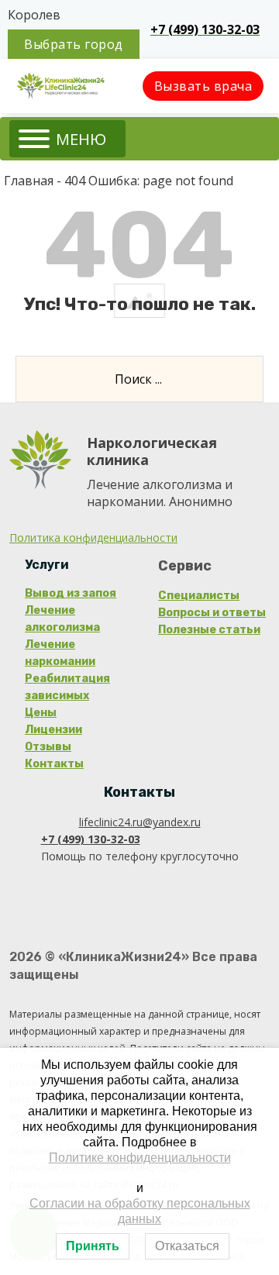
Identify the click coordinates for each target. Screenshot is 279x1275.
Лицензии (53, 729)
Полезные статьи (209, 629)
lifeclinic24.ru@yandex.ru (140, 822)
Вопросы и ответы (212, 612)
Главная (28, 180)
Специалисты (198, 595)
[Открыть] (67, 138)
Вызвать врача (203, 86)
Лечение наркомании (60, 653)
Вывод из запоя (70, 593)
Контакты (54, 763)
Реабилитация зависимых (67, 687)
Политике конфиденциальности (140, 1157)
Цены (41, 712)
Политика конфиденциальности (93, 537)
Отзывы (48, 746)
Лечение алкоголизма (62, 619)
